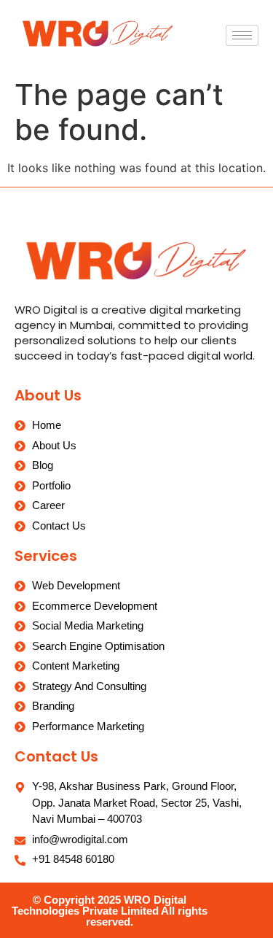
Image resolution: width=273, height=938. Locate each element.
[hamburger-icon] (242, 35)
